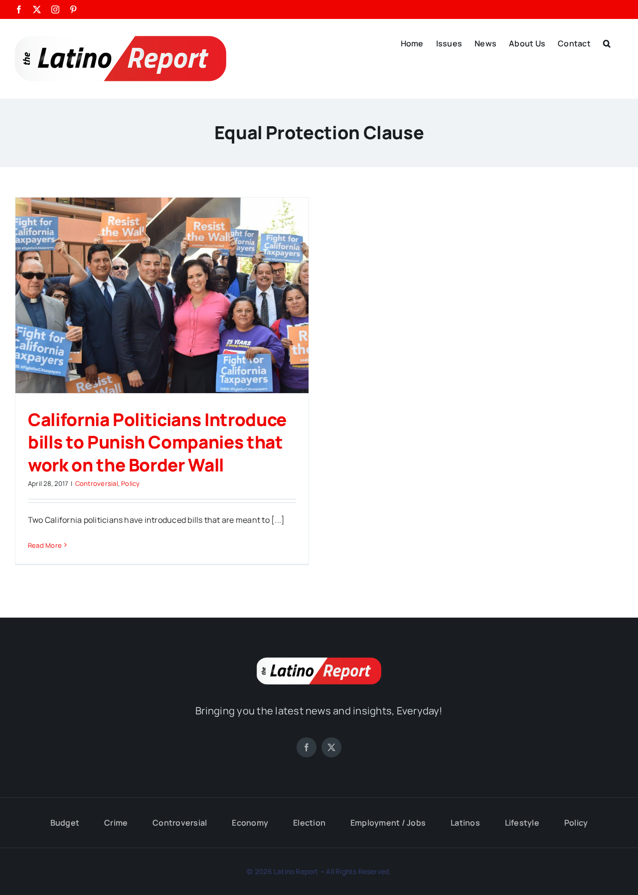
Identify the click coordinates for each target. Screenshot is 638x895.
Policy (130, 483)
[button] (607, 42)
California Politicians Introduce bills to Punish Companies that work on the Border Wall (157, 442)
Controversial (96, 483)
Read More (45, 545)
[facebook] (307, 747)
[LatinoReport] (319, 661)
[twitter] (331, 747)
